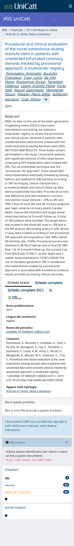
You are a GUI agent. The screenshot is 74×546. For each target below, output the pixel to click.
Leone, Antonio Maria (38, 86)
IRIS (4, 30)
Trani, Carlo (32, 77)
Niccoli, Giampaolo (29, 90)
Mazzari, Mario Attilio (33, 94)
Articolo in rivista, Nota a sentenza (28, 34)
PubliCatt (17, 30)
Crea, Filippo (31, 99)
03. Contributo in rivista (42, 30)
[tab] (51, 290)
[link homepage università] (21, 6)
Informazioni (16, 442)
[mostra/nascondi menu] (70, 6)
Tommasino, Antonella (23, 73)
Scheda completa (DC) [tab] (25, 290)
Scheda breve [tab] (18, 282)
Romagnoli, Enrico (30, 81)
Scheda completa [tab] (48, 282)
